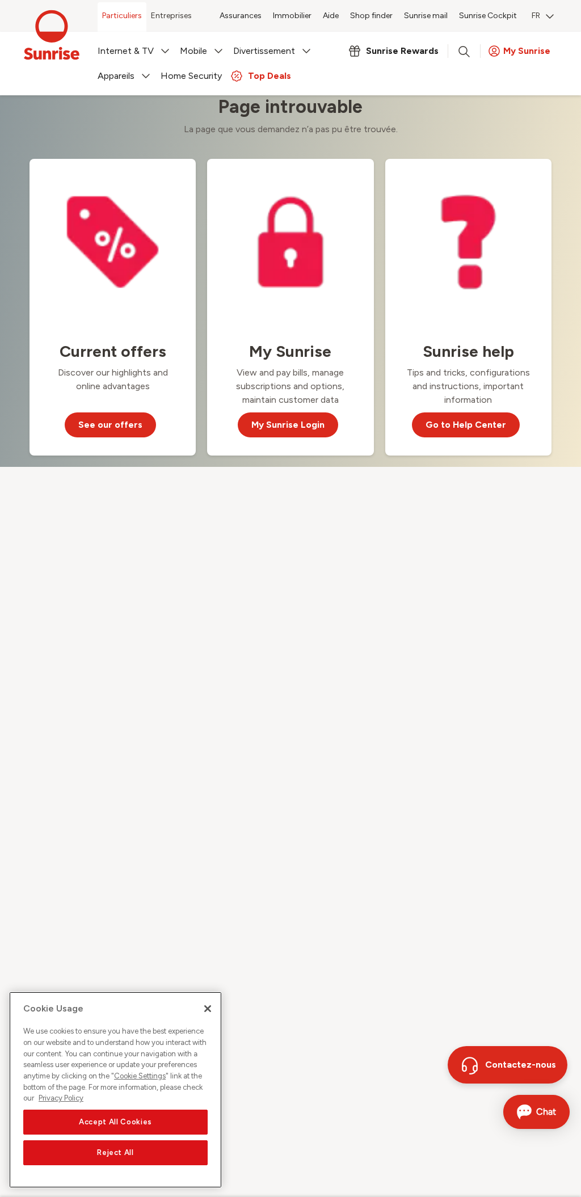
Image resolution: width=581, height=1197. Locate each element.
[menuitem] (542, 17)
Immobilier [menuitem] (292, 15)
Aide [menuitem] (331, 15)
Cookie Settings (140, 1076)
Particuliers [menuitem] (122, 15)
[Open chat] (536, 1112)
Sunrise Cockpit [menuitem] (488, 15)
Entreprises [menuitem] (171, 15)
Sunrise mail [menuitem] (426, 15)
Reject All (115, 1152)
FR (536, 15)
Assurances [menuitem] (241, 15)
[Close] (207, 1008)
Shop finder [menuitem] (371, 15)
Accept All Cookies (115, 1122)
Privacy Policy (61, 1098)
